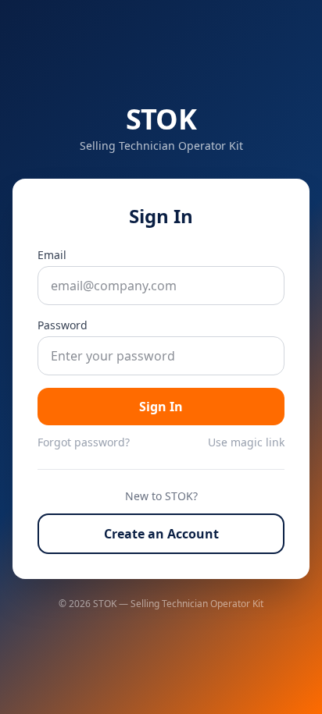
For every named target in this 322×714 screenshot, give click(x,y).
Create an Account (161, 533)
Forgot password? (84, 442)
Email (52, 254)
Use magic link (246, 442)
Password (63, 325)
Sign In (161, 406)
